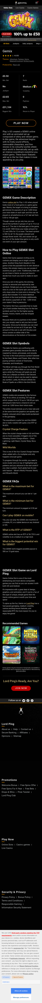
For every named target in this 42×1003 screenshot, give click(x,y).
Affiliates (24, 732)
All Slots (6, 43)
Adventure (13, 59)
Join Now (21, 688)
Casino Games (32, 8)
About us (6, 729)
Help (15, 729)
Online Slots (8, 8)
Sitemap (17, 736)
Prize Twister (24, 792)
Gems (27, 59)
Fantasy (21, 59)
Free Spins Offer (28, 785)
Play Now (21, 123)
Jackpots (16, 43)
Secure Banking (9, 732)
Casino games (23, 845)
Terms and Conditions (12, 901)
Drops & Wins (8, 792)
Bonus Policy (24, 897)
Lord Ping (30, 603)
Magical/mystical (16, 61)
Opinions (6, 736)
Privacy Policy (8, 897)
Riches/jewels (29, 61)
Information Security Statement (16, 907)
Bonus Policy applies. (32, 40)
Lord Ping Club (9, 795)
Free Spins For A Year (12, 789)
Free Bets (29, 789)
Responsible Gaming (12, 904)
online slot (12, 202)
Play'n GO (16, 65)
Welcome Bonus (9, 785)
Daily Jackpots (28, 43)
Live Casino (20, 8)
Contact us (26, 729)
